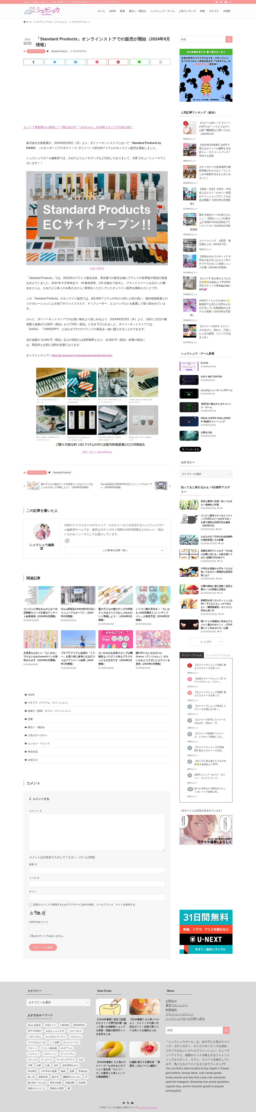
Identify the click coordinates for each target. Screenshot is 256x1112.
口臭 (47, 1065)
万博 (30, 1065)
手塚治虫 (82, 1071)
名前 (33, 864)
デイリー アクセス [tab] (192, 655)
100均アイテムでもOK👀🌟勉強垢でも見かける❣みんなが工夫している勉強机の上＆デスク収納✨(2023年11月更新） (210, 307)
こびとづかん (75, 1031)
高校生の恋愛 (57, 1088)
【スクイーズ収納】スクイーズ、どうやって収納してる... (209, 735)
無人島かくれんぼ (37, 1082)
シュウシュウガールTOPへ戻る (185, 1018)
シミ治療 (54, 1042)
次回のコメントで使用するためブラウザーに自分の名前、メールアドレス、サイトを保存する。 (85, 904)
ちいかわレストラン (55, 1036)
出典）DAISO (97, 268)
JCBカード (50, 1025)
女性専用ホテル (70, 1065)
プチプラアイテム (36, 51)
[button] (33, 62)
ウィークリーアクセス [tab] (218, 655)
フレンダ (32, 1059)
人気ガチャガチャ (37, 735)
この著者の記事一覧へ (115, 550)
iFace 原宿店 (34, 1025)
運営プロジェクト (177, 1005)
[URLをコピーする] (160, 62)
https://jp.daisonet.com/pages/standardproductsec (81, 355)
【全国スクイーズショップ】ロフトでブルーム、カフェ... (210, 680)
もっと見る (206, 641)
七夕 (81, 1059)
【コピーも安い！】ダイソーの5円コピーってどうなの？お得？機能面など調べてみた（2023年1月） (215, 128)
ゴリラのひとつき (37, 1042)
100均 (31, 694)
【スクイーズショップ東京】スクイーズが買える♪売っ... (210, 708)
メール (34, 878)
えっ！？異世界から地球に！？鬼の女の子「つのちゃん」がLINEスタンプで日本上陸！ (78, 127)
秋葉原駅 (70, 1082)
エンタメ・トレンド (39, 743)
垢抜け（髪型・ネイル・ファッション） (50, 710)
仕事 (38, 1065)
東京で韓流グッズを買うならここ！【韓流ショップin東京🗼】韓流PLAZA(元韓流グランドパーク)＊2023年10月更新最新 (210, 222)
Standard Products (59, 51)
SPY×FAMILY (35, 1031)
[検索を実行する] (229, 39)
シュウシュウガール (147, 1107)
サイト (32, 891)
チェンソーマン (71, 1042)
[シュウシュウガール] (42, 11)
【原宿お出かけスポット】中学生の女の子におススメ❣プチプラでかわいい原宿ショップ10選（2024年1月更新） (215, 262)
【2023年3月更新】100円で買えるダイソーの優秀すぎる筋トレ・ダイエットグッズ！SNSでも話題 (215, 150)
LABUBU (64, 1025)
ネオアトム (66, 1048)
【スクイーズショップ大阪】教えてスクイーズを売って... (210, 666)
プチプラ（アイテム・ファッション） (48, 702)
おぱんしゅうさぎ (55, 1031)
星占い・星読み (36, 727)
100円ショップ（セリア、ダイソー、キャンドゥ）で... (209, 776)
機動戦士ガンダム (72, 1077)
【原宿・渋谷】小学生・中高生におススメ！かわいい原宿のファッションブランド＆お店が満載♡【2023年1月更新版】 (210, 196)
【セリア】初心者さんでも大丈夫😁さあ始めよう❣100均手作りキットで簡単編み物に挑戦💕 (215, 284)
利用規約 (171, 1009)
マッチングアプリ (65, 1059)
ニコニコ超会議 (49, 1048)
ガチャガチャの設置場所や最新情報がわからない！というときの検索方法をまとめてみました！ (215, 172)
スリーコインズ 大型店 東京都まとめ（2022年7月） (215, 242)
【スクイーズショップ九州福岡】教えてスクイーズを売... (209, 749)
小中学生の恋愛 (49, 1071)
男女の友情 (55, 1082)
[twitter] (216, 2)
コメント (35, 810)
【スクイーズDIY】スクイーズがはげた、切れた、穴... (209, 721)
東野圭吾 (43, 1077)
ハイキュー (33, 1054)
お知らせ (33, 759)
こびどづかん (34, 1036)
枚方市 (55, 1077)
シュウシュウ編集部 (41, 546)
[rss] (221, 2)
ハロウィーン (50, 1054)
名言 (56, 1065)
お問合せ (171, 1000)
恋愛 (30, 719)
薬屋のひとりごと (37, 1088)
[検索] (230, 2)
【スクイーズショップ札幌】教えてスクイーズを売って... (210, 694)
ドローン (32, 1048)
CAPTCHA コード (38, 922)
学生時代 (32, 1071)
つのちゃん (75, 1036)
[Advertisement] (97, 95)
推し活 (31, 1077)
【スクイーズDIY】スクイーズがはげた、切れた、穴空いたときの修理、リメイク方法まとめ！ (215, 332)
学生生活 (33, 751)
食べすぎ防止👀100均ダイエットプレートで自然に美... (210, 790)
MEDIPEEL (79, 1025)
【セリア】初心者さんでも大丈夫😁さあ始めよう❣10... (210, 763)
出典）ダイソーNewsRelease (97, 452)
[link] (67, 540)
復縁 (63, 1071)
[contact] (225, 2)
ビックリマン (68, 1054)
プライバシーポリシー (179, 1014)
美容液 (82, 1082)
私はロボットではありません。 (48, 936)
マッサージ (46, 1059)
